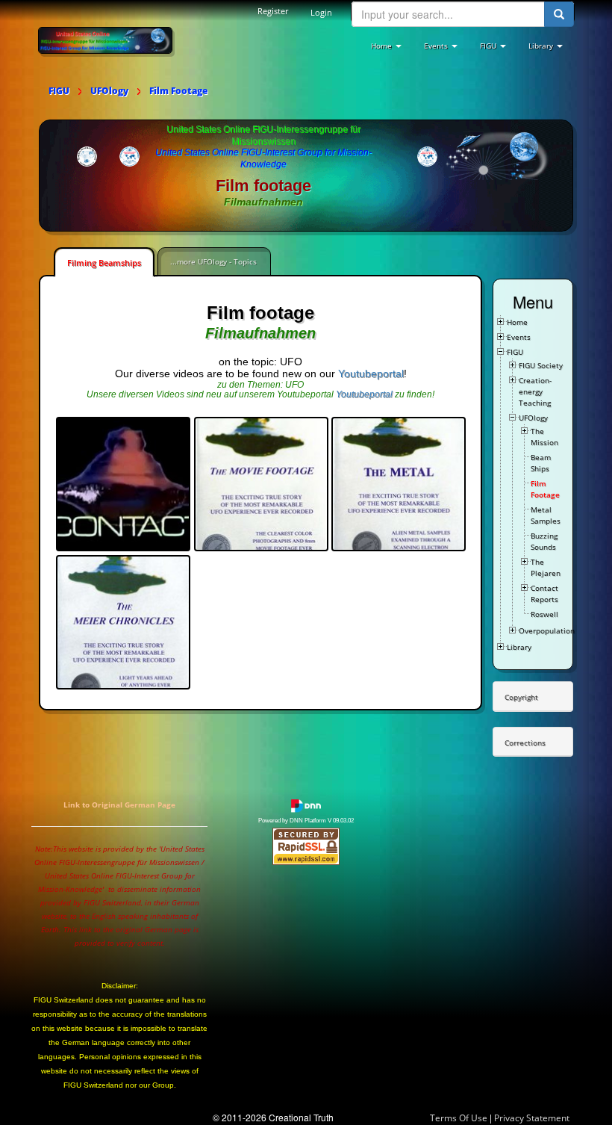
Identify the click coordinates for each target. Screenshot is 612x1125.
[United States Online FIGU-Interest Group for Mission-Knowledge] (105, 39)
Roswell (544, 614)
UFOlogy (533, 417)
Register (272, 10)
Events (519, 337)
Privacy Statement (531, 1118)
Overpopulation (547, 630)
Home (517, 322)
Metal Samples (546, 515)
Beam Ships (541, 463)
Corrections (525, 742)
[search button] (559, 14)
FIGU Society (541, 365)
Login (321, 12)
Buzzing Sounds (544, 541)
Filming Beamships (104, 262)
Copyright (521, 697)
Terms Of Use (458, 1118)
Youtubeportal (371, 373)
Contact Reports (544, 593)
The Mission (544, 436)
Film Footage (545, 489)
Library (519, 647)
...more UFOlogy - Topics (213, 261)
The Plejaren (546, 567)
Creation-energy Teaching (535, 391)
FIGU (515, 352)
